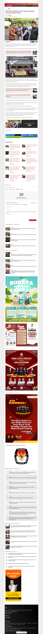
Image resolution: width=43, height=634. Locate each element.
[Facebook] (31, 42)
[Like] (17, 632)
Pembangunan (29, 623)
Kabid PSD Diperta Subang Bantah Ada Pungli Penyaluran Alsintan (21, 497)
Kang (10, 189)
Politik (15, 624)
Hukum (17, 623)
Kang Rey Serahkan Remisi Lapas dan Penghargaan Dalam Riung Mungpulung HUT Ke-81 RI (31, 160)
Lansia (13, 189)
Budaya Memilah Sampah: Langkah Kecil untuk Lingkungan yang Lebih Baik (23, 477)
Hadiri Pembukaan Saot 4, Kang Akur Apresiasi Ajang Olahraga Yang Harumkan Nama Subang (15, 146)
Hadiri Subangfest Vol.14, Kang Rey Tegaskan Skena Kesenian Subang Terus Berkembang (15, 153)
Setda (22, 189)
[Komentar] (20, 632)
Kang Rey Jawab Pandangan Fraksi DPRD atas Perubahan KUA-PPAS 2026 (23, 541)
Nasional (20, 623)
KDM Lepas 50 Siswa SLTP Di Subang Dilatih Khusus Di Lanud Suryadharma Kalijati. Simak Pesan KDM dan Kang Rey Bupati (22, 483)
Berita (9, 8)
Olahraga (24, 623)
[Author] (6, 16)
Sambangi (17, 189)
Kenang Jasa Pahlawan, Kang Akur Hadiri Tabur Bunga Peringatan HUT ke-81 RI (31, 168)
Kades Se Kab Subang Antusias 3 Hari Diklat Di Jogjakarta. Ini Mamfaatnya (22, 492)
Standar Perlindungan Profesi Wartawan (11, 629)
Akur (7, 189)
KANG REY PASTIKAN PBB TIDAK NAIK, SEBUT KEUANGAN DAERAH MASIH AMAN (18, 96)
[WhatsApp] (35, 42)
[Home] (6, 4)
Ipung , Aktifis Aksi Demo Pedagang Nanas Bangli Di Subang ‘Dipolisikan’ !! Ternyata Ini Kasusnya (22, 503)
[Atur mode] (7, 1)
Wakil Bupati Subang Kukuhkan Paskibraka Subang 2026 (18, 563)
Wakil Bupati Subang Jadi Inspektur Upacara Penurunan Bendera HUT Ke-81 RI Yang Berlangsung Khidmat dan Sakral (22, 554)
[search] (6, 1)
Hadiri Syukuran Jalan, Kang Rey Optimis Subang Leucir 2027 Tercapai (31, 146)
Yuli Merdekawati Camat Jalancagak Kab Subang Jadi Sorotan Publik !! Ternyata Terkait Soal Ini (21, 488)
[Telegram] (37, 42)
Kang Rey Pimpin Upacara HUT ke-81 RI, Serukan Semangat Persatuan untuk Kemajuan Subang (22, 560)
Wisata (23, 624)
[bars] (37, 1)
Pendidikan (7, 624)
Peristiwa (11, 624)
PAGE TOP (41, 614)
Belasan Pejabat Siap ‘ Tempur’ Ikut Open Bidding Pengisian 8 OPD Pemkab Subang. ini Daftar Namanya (22, 508)
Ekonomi (13, 623)
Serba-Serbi (19, 624)
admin (9, 15)
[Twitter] (33, 42)
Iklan (19, 629)
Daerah (9, 623)
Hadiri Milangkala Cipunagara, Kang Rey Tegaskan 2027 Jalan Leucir (31, 153)
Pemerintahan (34, 623)
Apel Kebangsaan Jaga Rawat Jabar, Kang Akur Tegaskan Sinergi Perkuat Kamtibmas (21, 567)
